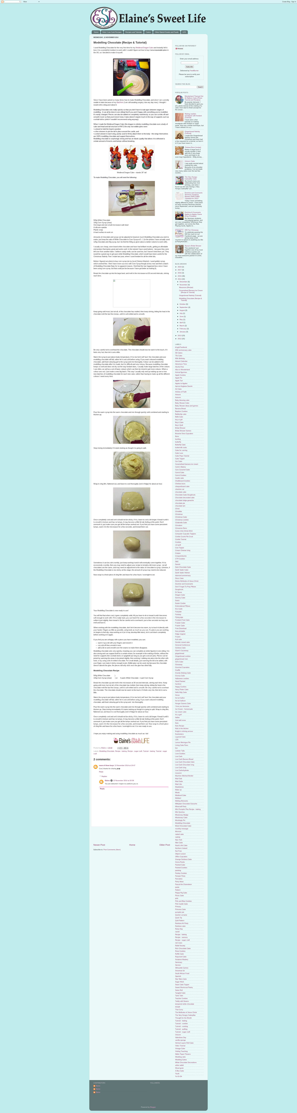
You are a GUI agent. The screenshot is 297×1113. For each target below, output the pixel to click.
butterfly (178, 442)
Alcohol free (179, 367)
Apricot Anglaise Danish (183, 386)
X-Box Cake (179, 1071)
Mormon (178, 831)
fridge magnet (180, 634)
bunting (178, 439)
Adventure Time (181, 364)
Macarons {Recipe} (186, 287)
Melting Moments (181, 801)
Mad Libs (178, 784)
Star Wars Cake (181, 979)
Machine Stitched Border (184, 776)
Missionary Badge (181, 815)
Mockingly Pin (180, 820)
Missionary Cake (181, 817)
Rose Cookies (180, 951)
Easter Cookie (180, 603)
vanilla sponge (180, 1040)
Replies (104, 776)
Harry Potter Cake (181, 689)
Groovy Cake (180, 676)
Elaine (103, 748)
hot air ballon (180, 698)
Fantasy (178, 614)
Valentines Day (180, 1037)
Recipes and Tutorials (133, 32)
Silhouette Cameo (181, 968)
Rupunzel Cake (180, 957)
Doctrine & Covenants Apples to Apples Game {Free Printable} (193, 214)
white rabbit (179, 1065)
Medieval (139, 48)
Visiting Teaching (181, 1051)
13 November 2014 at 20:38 (123, 780)
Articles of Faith (181, 392)
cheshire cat (179, 489)
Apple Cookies (180, 375)
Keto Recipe (179, 726)
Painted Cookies (181, 868)
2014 (180, 279)
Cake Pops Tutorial (182, 456)
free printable (180, 631)
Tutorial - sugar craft (182, 1032)
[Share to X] (123, 748)
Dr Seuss (178, 592)
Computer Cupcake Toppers (185, 534)
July (181, 313)
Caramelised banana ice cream (186, 464)
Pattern (178, 890)
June (182, 316)
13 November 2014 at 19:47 (125, 765)
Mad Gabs (179, 781)
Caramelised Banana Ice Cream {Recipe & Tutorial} (191, 291)
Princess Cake (180, 909)
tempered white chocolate (184, 1004)
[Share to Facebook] (125, 748)
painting (178, 870)
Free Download (180, 628)
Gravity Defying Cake (183, 673)
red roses (178, 943)
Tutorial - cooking (181, 1026)
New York (178, 840)
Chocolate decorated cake (184, 497)
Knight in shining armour (184, 731)
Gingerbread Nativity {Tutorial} (190, 295)
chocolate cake (180, 492)
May (181, 319)
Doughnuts (179, 589)
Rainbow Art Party (181, 923)
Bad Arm (120, 102)
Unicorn (178, 1035)
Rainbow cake (180, 926)
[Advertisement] (135, 835)
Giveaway (178, 664)
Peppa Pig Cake (181, 893)
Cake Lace (179, 453)
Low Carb (178, 756)
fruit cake (178, 639)
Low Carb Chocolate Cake (184, 762)
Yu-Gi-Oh (178, 1076)
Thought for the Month (183, 1018)
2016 (180, 273)
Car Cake (178, 461)
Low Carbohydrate (182, 770)
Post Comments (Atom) (112, 850)
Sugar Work (179, 982)
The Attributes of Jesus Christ (186, 1012)
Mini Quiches (180, 812)
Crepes (178, 553)
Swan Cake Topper (182, 984)
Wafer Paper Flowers (183, 1054)
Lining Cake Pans (181, 745)
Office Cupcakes (181, 856)
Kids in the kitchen (182, 728)
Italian (177, 717)
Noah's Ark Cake (181, 845)
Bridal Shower (180, 428)
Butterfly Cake (180, 445)
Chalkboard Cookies (182, 481)
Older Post (164, 845)
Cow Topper (179, 548)
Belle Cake (179, 417)
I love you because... (182, 706)
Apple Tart (179, 381)
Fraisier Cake (180, 623)
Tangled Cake (180, 993)
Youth (177, 1074)
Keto (177, 723)
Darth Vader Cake (181, 570)
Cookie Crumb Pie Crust (184, 536)
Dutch (177, 600)
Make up (178, 790)
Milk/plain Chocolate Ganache (186, 804)
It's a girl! (178, 715)
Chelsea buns (180, 484)
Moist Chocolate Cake (183, 826)
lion (176, 748)
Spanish (178, 976)
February (183, 329)
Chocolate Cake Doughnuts (185, 495)
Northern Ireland (181, 848)
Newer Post (99, 845)
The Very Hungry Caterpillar (185, 1015)
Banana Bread (180, 408)
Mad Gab (178, 778)
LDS (184, 32)
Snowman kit (180, 971)
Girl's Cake (179, 662)
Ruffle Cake (179, 954)
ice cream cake (180, 712)
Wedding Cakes (181, 1060)
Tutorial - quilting (181, 1029)
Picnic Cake (179, 895)
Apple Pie (178, 378)
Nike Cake (179, 843)
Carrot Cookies (180, 475)
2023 (180, 267)
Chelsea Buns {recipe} (193, 147)
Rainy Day (179, 929)
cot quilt (178, 545)
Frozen (177, 637)
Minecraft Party (180, 806)
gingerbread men (181, 659)
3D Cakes (178, 353)
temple (177, 1007)
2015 (180, 276)
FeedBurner (194, 70)
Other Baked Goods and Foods (167, 32)
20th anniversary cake (183, 350)
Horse (177, 695)
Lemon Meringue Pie (182, 742)
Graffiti (177, 670)
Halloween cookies (182, 678)
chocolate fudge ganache (184, 500)
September (184, 307)
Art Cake (178, 389)
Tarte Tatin (179, 996)
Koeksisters (179, 734)
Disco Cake (179, 578)
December (184, 282)
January (183, 332)
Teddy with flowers (182, 1001)
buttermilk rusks (181, 447)
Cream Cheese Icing (182, 550)
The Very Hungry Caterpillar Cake (191, 178)
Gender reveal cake (182, 642)
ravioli (177, 932)
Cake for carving (181, 450)
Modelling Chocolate (106, 751)
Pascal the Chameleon (183, 884)
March (182, 326)
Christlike (178, 511)
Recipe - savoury (181, 937)
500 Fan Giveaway (192, 230)
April (181, 322)
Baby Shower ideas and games (186, 406)
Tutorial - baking (149, 751)
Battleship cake (180, 414)
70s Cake (178, 356)
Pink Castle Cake (181, 904)
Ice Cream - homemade (184, 709)
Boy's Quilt (179, 425)
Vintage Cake (180, 1048)
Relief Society (180, 946)
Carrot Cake (179, 472)
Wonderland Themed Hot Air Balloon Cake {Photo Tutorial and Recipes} (194, 98)
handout (178, 684)
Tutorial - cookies (181, 1023)
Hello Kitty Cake (181, 692)
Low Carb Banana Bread (184, 759)
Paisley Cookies (181, 873)
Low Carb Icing (180, 767)
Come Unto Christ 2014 (183, 531)
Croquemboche (181, 556)
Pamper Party (180, 876)
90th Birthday (180, 358)
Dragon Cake (148, 48)
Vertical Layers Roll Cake (184, 1043)
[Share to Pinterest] (127, 748)
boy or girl (178, 419)
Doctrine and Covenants (184, 584)
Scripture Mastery (181, 959)
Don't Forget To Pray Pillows (185, 587)
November (184, 285)
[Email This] (118, 748)
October (183, 304)
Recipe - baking (121, 751)
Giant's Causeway (181, 650)
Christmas (179, 514)
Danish (177, 564)
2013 (180, 335)
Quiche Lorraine (181, 915)
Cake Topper (180, 459)
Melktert (178, 798)
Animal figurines (181, 372)
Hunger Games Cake (183, 703)
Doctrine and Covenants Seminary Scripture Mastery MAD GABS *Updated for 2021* (193, 195)
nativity (177, 837)
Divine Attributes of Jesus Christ (186, 581)
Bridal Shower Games (183, 431)
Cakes (148, 32)
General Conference (182, 645)
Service (178, 965)
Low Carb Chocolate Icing (184, 765)
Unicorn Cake (190, 161)
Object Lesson (180, 854)
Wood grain (179, 1068)
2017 (180, 270)
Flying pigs (179, 617)
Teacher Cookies (181, 998)
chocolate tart (180, 506)
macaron (178, 773)
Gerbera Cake (180, 648)
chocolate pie (180, 503)
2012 (180, 339)
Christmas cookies (182, 520)
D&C (177, 561)
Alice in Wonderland (182, 369)
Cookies (178, 542)
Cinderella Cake (181, 522)
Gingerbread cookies (182, 656)
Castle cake (179, 478)
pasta (177, 887)
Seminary (178, 962)
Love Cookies (180, 753)
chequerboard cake (182, 486)
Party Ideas (179, 881)
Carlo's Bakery (180, 467)
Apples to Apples (181, 383)
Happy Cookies (180, 687)
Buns (177, 436)
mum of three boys (106, 765)
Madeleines (179, 787)
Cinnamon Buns (181, 528)
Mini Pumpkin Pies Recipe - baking (188, 809)
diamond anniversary (183, 575)
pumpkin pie (179, 912)
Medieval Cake (180, 795)
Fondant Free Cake (182, 620)
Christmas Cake (181, 517)
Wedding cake (180, 1057)
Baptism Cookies (181, 411)
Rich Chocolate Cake (183, 948)
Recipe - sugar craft (135, 751)
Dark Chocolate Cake (183, 567)
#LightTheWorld (181, 347)
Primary (178, 906)
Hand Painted (180, 681)
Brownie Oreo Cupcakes (184, 433)
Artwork (178, 394)
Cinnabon (178, 525)
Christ (177, 509)
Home (96, 32)
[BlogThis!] (121, 748)
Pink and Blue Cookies (183, 901)
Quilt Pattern (179, 920)
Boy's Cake (179, 422)
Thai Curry (179, 1009)
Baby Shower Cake (182, 403)
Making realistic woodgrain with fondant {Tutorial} (193, 115)
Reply (101, 772)
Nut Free (178, 851)
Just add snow (180, 720)
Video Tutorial (180, 1046)
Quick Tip (178, 918)
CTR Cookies (180, 559)
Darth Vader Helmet (182, 573)
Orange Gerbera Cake (183, 859)
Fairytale (178, 612)
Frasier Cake (180, 625)
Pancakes (178, 879)
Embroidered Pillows (182, 606)
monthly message (181, 829)
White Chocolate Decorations (186, 1062)
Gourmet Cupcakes (182, 667)
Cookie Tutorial (180, 539)
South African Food (182, 973)
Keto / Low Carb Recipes (112, 32)
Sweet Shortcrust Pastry (184, 987)
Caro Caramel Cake (182, 470)
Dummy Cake (180, 598)
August (182, 310)
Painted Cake (180, 865)
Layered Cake (180, 737)
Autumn (178, 397)
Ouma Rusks (180, 862)
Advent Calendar (181, 361)
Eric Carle (178, 609)
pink (176, 898)
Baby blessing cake (182, 400)
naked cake (179, 834)
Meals (177, 792)
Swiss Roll (179, 990)
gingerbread (179, 653)
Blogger (153, 1107)
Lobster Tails (180, 751)
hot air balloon (180, 701)
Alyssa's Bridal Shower (193, 246)
